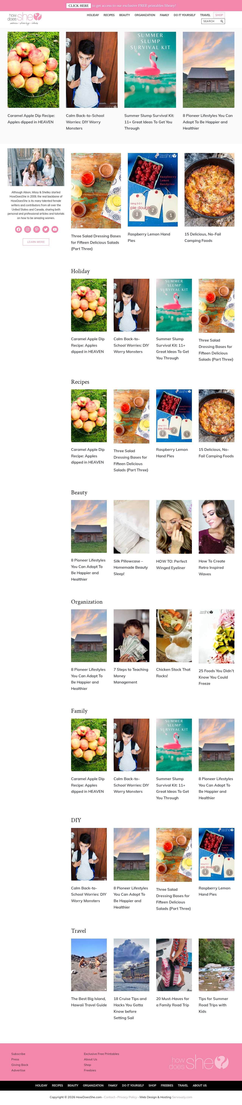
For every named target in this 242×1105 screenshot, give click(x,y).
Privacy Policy (127, 1097)
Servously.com (182, 1097)
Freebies (90, 1070)
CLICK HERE (79, 6)
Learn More (36, 241)
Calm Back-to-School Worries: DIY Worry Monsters (85, 121)
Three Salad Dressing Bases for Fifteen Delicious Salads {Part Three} (96, 242)
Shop (87, 1065)
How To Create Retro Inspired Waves (212, 567)
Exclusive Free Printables (101, 1054)
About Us (90, 1059)
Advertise (18, 1070)
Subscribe (18, 1054)
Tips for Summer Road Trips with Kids (213, 1005)
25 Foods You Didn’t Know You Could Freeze (216, 677)
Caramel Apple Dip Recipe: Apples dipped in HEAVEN (88, 345)
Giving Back (19, 1065)
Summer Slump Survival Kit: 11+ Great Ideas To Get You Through (149, 121)
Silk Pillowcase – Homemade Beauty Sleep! (131, 567)
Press (15, 1059)
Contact (109, 1097)
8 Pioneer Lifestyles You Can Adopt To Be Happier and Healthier (208, 121)
